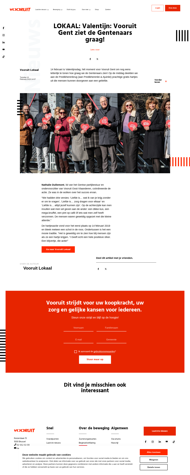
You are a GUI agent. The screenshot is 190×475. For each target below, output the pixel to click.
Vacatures (116, 439)
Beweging (56, 9)
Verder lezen (158, 81)
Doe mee (85, 9)
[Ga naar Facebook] (3, 28)
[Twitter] (97, 59)
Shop (97, 9)
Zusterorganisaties (87, 439)
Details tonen (153, 467)
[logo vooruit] (20, 9)
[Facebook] (90, 59)
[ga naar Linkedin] (3, 42)
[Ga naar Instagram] (3, 35)
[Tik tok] (3, 56)
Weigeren (153, 460)
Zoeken (108, 9)
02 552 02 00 (23, 445)
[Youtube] (3, 50)
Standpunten (52, 439)
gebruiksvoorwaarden (104, 351)
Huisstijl (114, 443)
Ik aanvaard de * (97, 351)
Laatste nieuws (41, 9)
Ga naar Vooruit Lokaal (58, 249)
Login (157, 8)
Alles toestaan (154, 452)
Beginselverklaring (87, 443)
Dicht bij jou (71, 9)
